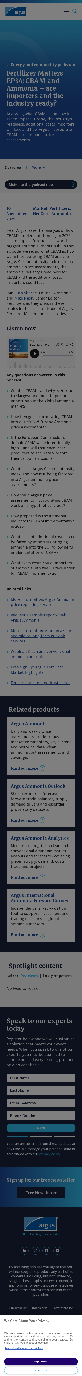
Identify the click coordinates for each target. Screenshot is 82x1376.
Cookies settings (41, 1370)
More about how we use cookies (24, 1348)
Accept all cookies (41, 1362)
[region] (41, 1345)
